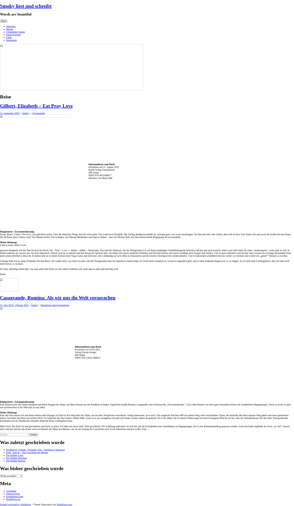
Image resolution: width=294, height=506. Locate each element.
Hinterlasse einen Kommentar (55, 305)
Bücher (9, 29)
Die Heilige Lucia (14, 455)
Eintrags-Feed (13, 494)
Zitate (9, 37)
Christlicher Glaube (15, 32)
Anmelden (11, 491)
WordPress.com (64, 504)
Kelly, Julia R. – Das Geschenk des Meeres (27, 452)
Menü (3, 21)
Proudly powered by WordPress (15, 504)
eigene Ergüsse (13, 34)
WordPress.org (13, 499)
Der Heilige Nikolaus (16, 458)
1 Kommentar (38, 113)
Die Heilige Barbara (16, 461)
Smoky (25, 113)
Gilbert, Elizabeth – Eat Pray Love (36, 106)
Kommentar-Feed (14, 496)
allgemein (10, 26)
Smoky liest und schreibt (26, 6)
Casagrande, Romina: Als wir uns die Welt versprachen (57, 297)
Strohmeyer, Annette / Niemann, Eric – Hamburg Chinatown (35, 449)
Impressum (11, 40)
